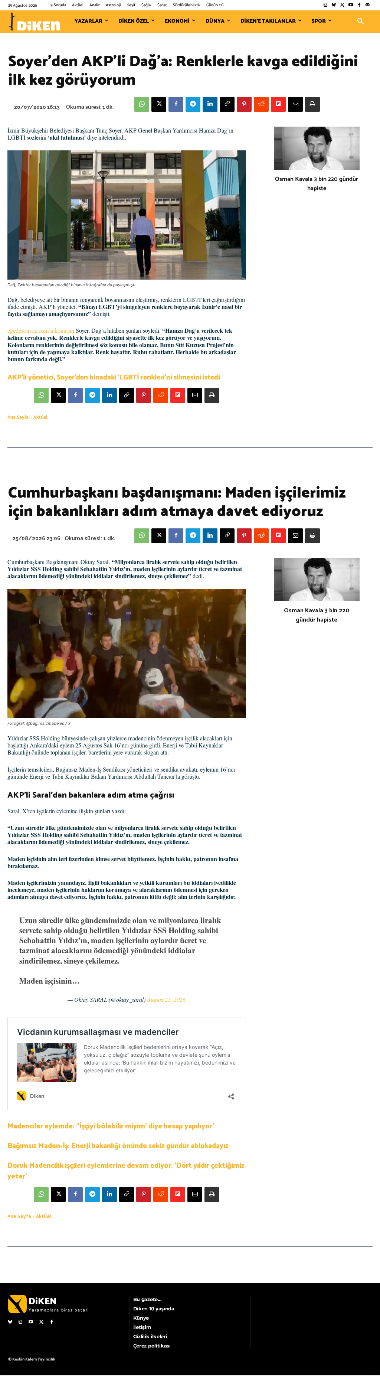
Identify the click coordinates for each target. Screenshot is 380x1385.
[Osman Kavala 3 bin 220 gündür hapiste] (317, 148)
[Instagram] (325, 5)
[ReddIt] (261, 104)
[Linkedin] (210, 104)
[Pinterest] (244, 104)
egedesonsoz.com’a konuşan (40, 330)
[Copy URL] (227, 104)
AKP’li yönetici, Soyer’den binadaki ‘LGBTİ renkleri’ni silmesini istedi (113, 377)
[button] (361, 21)
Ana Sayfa (18, 417)
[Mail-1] (367, 5)
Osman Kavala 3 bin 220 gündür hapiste (316, 183)
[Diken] (34, 21)
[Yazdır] (312, 104)
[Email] (295, 104)
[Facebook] (359, 5)
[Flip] (278, 104)
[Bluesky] (334, 5)
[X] (158, 104)
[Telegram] (193, 104)
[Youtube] (351, 5)
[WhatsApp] (141, 104)
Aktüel (40, 417)
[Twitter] (342, 5)
